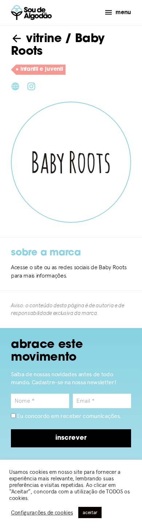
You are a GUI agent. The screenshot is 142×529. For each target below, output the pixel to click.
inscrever (71, 438)
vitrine (42, 39)
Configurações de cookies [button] (42, 512)
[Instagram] (31, 85)
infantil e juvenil (41, 69)
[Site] (15, 85)
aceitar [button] (90, 512)
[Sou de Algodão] (31, 12)
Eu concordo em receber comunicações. (68, 416)
